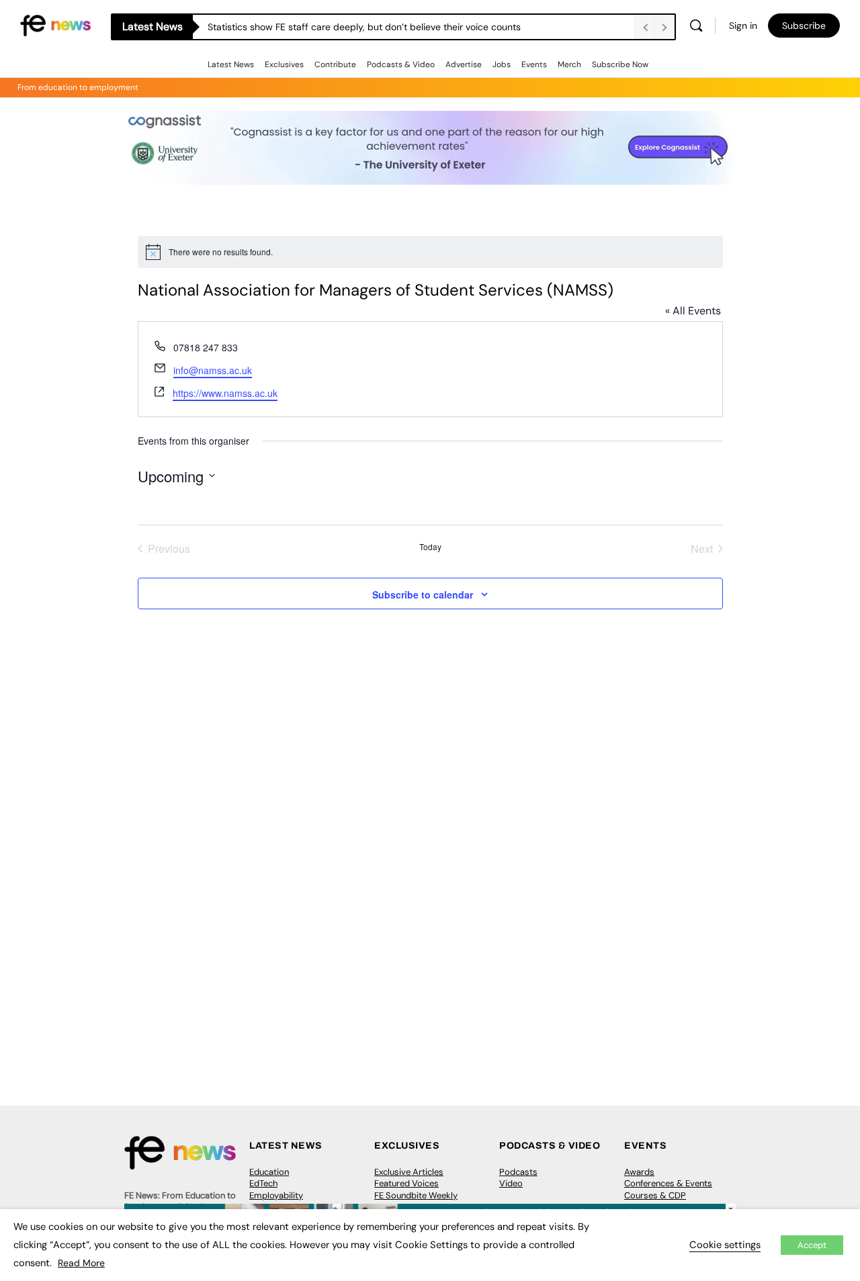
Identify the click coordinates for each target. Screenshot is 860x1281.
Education (269, 1172)
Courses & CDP (655, 1195)
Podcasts (518, 1172)
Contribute (335, 64)
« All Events (693, 311)
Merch (569, 64)
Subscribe (804, 25)
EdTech (263, 1183)
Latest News (231, 64)
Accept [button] (812, 1245)
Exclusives (284, 64)
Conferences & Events (668, 1183)
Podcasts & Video (401, 64)
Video (511, 1183)
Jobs (501, 64)
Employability (276, 1195)
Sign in (743, 25)
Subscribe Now (620, 64)
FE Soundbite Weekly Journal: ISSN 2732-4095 (424, 1201)
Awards (639, 1172)
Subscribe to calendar (422, 594)
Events (534, 64)
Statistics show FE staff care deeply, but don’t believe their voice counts (364, 27)
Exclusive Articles (408, 1172)
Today (430, 546)
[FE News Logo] (55, 24)
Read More (81, 1263)
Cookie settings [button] (725, 1244)
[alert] (430, 252)
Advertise (463, 64)
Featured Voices (406, 1183)
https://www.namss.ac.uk (225, 393)
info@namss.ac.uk (212, 370)
